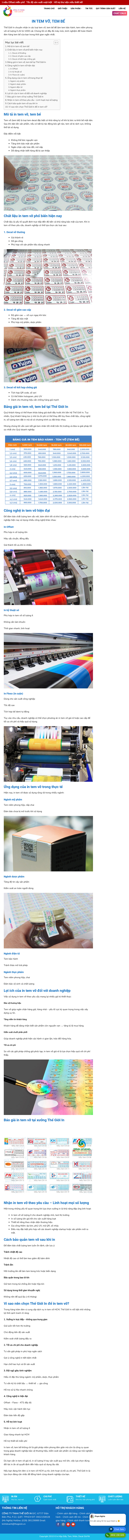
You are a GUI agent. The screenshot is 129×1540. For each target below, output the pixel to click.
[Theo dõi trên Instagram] (63, 1524)
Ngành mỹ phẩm (17, 81)
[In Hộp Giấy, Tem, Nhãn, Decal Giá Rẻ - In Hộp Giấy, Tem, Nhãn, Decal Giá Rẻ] (15, 11)
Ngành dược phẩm (18, 84)
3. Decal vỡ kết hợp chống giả (22, 59)
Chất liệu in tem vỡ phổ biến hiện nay (24, 49)
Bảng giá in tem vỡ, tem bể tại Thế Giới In (26, 62)
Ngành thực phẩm (18, 90)
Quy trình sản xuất (105, 8)
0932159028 (43, 1516)
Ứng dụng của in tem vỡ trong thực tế (24, 78)
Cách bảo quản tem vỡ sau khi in (22, 103)
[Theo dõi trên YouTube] (73, 1524)
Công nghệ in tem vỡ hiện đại (21, 65)
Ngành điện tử (16, 87)
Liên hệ (122, 8)
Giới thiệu (62, 8)
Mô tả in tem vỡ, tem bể (18, 46)
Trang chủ (49, 8)
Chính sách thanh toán (79, 1520)
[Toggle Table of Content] (55, 43)
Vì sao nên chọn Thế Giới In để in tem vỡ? (28, 106)
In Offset (14, 68)
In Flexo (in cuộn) (17, 74)
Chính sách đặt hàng (67, 1513)
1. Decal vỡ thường (18, 53)
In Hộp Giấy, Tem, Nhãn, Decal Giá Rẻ (73, 1536)
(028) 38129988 (30, 1520)
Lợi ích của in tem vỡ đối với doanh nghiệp (27, 93)
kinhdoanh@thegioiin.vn (14, 1523)
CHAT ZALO (120, 13)
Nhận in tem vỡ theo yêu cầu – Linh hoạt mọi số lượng (32, 100)
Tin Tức (89, 8)
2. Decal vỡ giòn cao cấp (20, 56)
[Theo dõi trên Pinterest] (68, 1524)
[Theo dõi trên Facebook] (58, 1524)
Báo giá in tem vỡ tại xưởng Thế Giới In (25, 96)
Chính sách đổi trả (71, 1516)
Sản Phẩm (75, 8)
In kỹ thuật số (16, 71)
